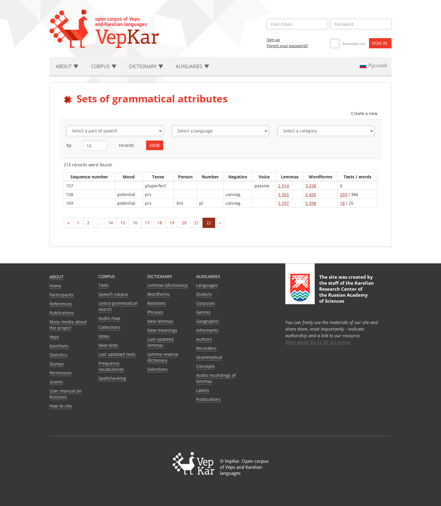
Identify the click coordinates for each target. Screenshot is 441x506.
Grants (56, 382)
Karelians (59, 346)
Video (104, 336)
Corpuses (205, 303)
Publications (62, 313)
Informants (207, 330)
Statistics (59, 355)
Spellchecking (112, 378)
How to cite (61, 406)
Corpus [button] (101, 66)
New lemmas (160, 321)
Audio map (109, 318)
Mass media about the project (68, 325)
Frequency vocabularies (111, 366)
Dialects (204, 294)
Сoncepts (205, 366)
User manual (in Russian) (66, 394)
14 (110, 223)
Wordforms (158, 294)
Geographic (207, 321)
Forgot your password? (287, 45)
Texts (103, 285)
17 (147, 223)
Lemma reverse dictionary (162, 357)
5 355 (283, 194)
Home (55, 286)
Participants (62, 295)
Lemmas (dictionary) (167, 285)
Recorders (206, 348)
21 (196, 223)
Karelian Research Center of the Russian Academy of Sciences (346, 292)
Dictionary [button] (143, 66)
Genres (203, 312)
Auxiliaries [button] (190, 66)
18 (342, 203)
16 (135, 223)
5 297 (283, 203)
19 (172, 223)
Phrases (155, 312)
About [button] (64, 66)
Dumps (57, 364)
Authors (204, 339)
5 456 (310, 194)
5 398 (310, 203)
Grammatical (209, 357)
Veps (54, 337)
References (61, 304)
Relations (156, 303)
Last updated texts (117, 354)
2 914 (283, 186)
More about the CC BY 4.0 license (317, 342)
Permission (61, 373)
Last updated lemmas (160, 342)
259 (343, 194)
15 (122, 223)
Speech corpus (113, 294)
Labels (202, 390)
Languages (207, 285)
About (57, 277)
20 (184, 223)
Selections (157, 369)
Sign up (273, 39)
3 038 (310, 186)
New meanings (162, 330)
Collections (109, 327)
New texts (108, 345)
